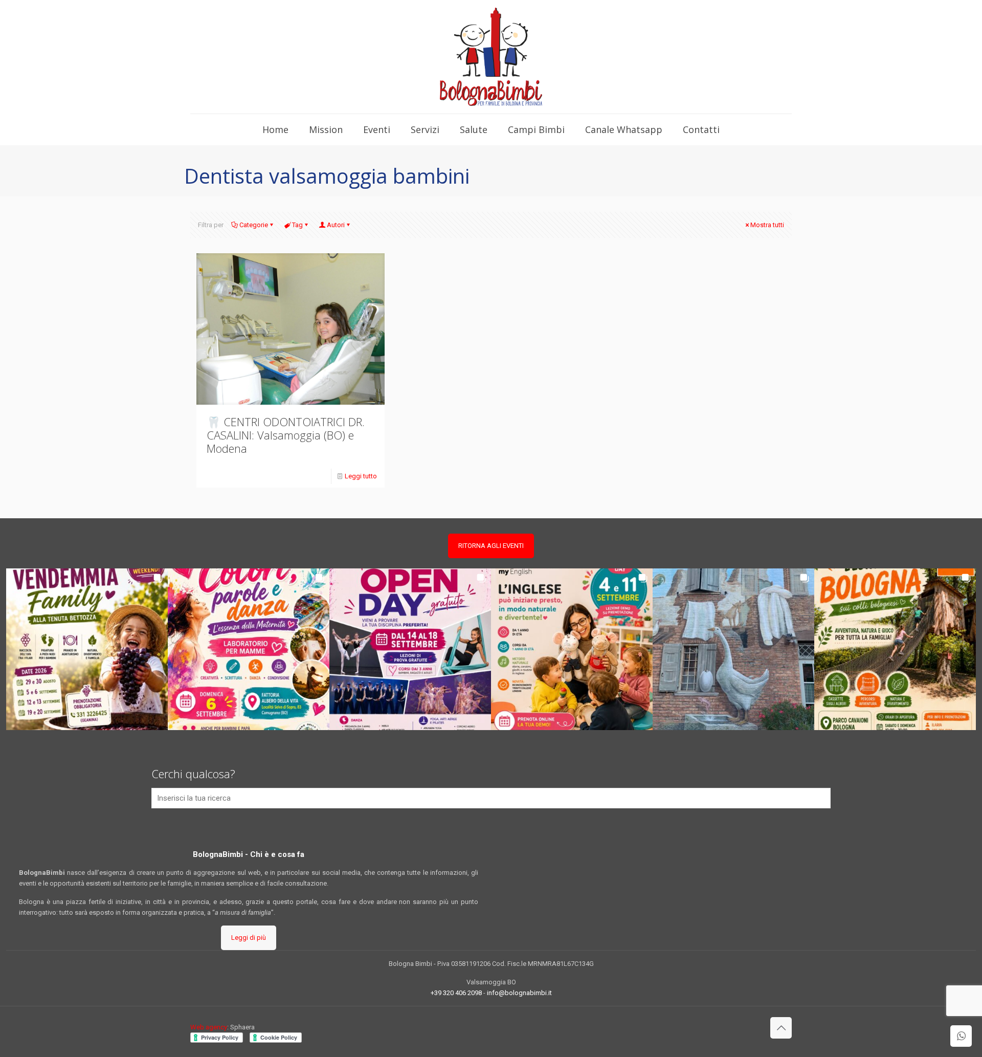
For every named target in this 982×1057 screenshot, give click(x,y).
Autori (336, 225)
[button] (87, 649)
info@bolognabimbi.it (519, 993)
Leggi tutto (361, 476)
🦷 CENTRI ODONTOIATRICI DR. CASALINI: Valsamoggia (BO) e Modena (286, 435)
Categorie (253, 225)
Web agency (208, 1027)
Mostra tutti (767, 225)
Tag (297, 225)
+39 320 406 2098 (456, 993)
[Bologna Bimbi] (491, 57)
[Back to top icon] (781, 1028)
